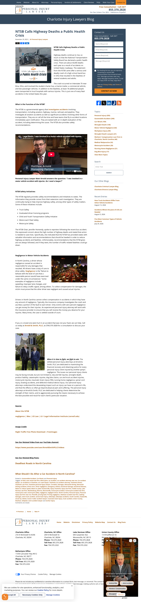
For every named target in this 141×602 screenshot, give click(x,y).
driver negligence (41, 486)
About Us (35, 2)
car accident (52, 480)
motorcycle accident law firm (75, 491)
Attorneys (44, 2)
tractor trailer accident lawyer (37, 499)
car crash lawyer (43, 482)
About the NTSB (22, 411)
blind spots (44, 480)
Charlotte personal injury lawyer (39, 484)
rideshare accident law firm (69, 495)
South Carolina (74, 497)
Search (109, 173)
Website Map (100, 522)
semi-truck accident (28, 497)
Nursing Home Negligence (105, 148)
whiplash (25, 501)
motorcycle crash (21, 493)
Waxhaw (18, 501)
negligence (43, 493)
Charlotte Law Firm (21, 484)
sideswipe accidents (62, 497)
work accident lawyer (35, 501)
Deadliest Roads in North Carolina (33, 463)
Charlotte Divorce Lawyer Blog (106, 189)
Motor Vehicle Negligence (105, 128)
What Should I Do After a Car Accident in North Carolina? (45, 473)
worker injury (50, 501)
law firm (24, 491)
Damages (61, 484)
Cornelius (54, 484)
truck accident (67, 499)
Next (37, 511)
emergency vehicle (54, 486)
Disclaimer (76, 522)
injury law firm (66, 488)
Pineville (34, 495)
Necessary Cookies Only (32, 595)
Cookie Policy (42, 574)
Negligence (30, 271)
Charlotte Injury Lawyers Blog (32, 9)
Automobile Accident (29, 478)
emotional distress (80, 486)
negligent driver (53, 493)
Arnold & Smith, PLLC (34, 325)
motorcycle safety (33, 493)
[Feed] (119, 103)
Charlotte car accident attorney (59, 482)
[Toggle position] (130, 540)
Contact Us (121, 2)
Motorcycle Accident (103, 145)
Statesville (83, 497)
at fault (23, 480)
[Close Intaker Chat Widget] (134, 540)
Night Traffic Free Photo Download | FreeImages (36, 432)
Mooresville (47, 491)
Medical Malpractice (103, 142)
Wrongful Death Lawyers (105, 134)
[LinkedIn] (109, 103)
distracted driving (70, 484)
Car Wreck (40, 478)
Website (26, 2)
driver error (31, 486)
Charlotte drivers (76, 482)
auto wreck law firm (33, 480)
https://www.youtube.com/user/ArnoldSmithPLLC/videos (39, 447)
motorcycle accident (58, 491)
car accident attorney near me (67, 480)
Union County (77, 499)
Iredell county (76, 488)
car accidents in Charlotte (28, 482)
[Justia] (114, 103)
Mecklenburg (32, 491)
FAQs (98, 2)
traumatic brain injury (55, 499)
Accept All (11, 595)
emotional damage (67, 486)
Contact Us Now (109, 91)
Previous (20, 511)
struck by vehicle (21, 499)
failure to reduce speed (23, 488)
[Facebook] (98, 103)
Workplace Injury (102, 131)
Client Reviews (89, 2)
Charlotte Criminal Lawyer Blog (106, 186)
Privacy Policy (107, 84)
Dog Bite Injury (101, 152)
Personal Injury (56, 2)
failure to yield (36, 488)
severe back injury (42, 497)
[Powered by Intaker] (125, 598)
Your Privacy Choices (28, 574)
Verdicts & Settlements (73, 2)
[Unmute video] (107, 540)
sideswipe (52, 497)
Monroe (39, 491)
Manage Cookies (55, 574)
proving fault (42, 495)
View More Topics (101, 155)
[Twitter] (103, 103)
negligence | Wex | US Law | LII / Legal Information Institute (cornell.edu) (47, 416)
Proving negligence (53, 495)
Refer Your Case (108, 2)
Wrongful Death (102, 125)
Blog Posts (122, 522)
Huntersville (46, 488)
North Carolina (64, 493)
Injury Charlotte (55, 488)
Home (19, 2)
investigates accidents (58, 109)
